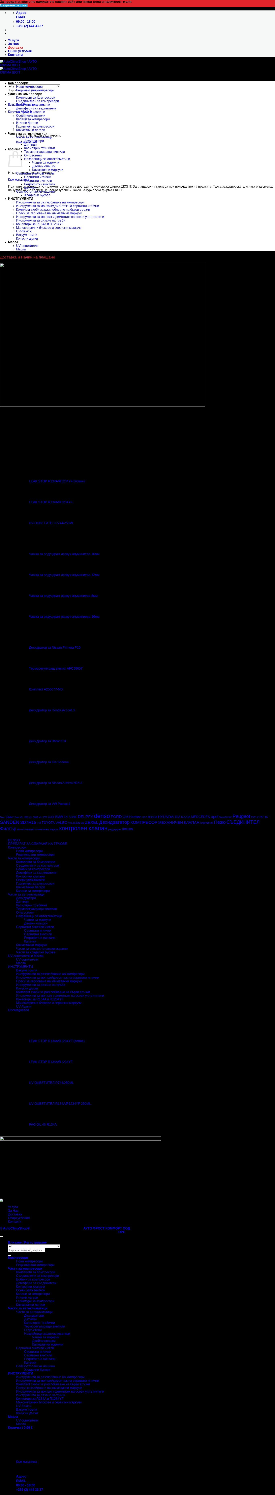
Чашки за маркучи (45, 162)
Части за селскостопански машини (42, 948)
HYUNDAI (166, 817)
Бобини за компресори (33, 104)
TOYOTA (48, 822)
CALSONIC (70, 817)
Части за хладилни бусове (35, 952)
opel (214, 816)
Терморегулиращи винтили (44, 151)
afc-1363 (24, 817)
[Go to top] (1, 1236)
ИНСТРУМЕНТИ (20, 198)
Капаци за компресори (33, 119)
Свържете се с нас (14, 5)
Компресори (18, 83)
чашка (127, 829)
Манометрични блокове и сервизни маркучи (49, 227)
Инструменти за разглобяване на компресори (50, 202)
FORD (116, 816)
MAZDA (185, 817)
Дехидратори (34, 141)
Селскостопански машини (35, 191)
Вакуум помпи (26, 235)
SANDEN (9, 822)
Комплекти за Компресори (35, 97)
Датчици (30, 144)
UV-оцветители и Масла (25, 956)
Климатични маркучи (47, 170)
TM (39, 822)
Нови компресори (29, 86)
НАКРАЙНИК (206, 823)
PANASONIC (225, 817)
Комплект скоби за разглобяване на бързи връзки (53, 209)
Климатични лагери (30, 130)
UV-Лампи (23, 231)
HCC (144, 817)
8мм (2, 817)
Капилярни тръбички (39, 148)
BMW (59, 817)
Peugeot (241, 816)
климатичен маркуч (46, 829)
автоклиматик (25, 829)
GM (125, 817)
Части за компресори (25, 94)
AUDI (51, 817)
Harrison (135, 817)
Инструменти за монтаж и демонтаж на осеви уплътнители (60, 217)
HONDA (152, 817)
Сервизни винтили (38, 180)
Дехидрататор (114, 822)
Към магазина (18, 179)
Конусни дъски (27, 238)
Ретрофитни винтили (39, 184)
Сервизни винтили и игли (35, 173)
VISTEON (74, 822)
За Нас (13, 44)
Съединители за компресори (37, 101)
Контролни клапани (30, 112)
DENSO (14, 840)
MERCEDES (200, 817)
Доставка (15, 47)
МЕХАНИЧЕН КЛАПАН (179, 822)
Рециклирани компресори (35, 90)
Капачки (30, 188)
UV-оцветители (27, 245)
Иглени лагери (27, 1297)
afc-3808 (33, 817)
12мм (16, 817)
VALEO (61, 823)
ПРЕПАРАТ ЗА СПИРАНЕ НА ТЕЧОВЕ (37, 844)
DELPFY (85, 816)
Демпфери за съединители (36, 108)
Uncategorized (18, 1010)
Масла (13, 242)
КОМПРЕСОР (143, 822)
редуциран (114, 829)
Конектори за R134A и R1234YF (40, 224)
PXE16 (263, 817)
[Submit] (9, 1255)
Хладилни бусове (37, 195)
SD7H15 (28, 822)
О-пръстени (33, 155)
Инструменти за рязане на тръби (40, 220)
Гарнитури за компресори (35, 126)
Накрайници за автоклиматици (47, 159)
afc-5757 (43, 817)
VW (82, 823)
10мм (8, 817)
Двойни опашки (44, 166)
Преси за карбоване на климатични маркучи (49, 213)
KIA (177, 817)
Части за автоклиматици (28, 133)
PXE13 (254, 817)
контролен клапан (83, 828)
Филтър (8, 828)
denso (102, 816)
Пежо (220, 822)
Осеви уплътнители (30, 115)
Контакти (15, 54)
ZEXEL (91, 822)
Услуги (13, 40)
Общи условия (20, 51)
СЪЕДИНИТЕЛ (243, 822)
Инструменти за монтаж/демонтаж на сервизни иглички (57, 206)
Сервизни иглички (37, 177)
